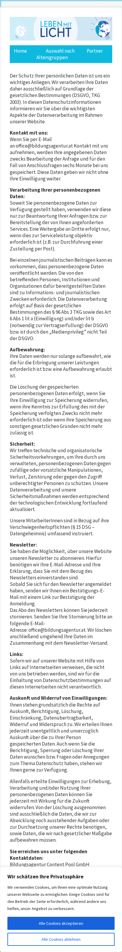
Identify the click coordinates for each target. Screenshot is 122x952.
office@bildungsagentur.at (44, 146)
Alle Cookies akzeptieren (61, 923)
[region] (61, 909)
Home (20, 51)
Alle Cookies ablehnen (61, 939)
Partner (95, 51)
